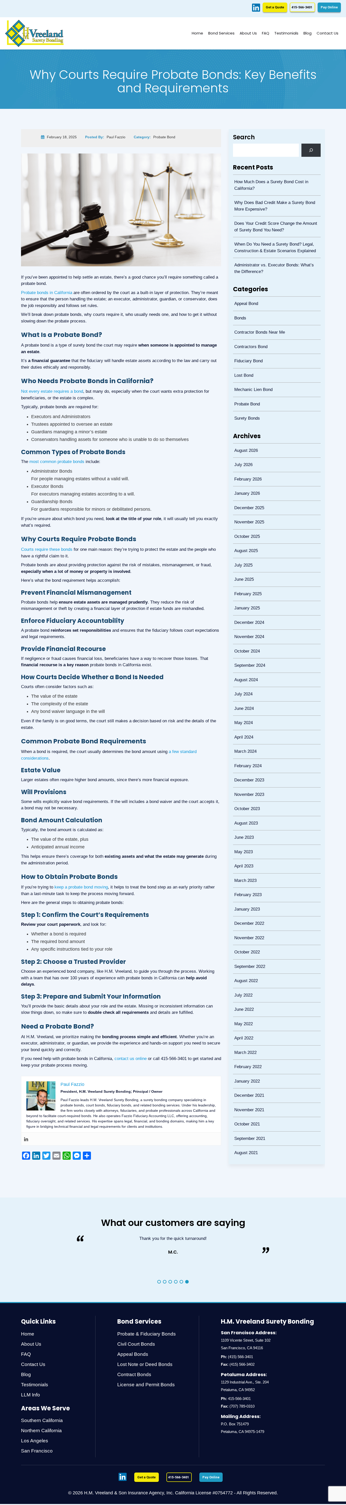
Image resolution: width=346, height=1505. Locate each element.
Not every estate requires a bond (52, 391)
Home (197, 33)
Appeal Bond (245, 298)
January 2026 (246, 475)
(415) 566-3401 (240, 1357)
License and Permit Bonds (146, 1384)
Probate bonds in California (46, 292)
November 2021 (248, 1048)
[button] (159, 1282)
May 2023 (242, 808)
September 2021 (248, 1075)
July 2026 (242, 449)
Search (244, 137)
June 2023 (243, 795)
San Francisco (37, 1450)
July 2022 (242, 941)
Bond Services (221, 33)
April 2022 (242, 981)
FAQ (265, 33)
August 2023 (245, 782)
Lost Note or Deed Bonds (144, 1364)
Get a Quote (275, 7)
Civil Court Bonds (136, 1344)
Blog (307, 33)
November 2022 (248, 888)
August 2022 (245, 928)
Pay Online (329, 7)
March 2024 (244, 715)
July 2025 (242, 542)
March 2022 (244, 995)
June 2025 (243, 555)
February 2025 (246, 569)
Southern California (42, 1420)
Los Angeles (34, 1440)
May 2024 (242, 688)
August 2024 (245, 648)
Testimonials (286, 33)
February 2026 (246, 462)
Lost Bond (242, 364)
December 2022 (248, 875)
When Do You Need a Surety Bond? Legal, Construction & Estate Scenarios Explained (274, 244)
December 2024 (248, 595)
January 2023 (246, 862)
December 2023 (248, 742)
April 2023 (242, 821)
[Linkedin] (26, 1138)
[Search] (311, 150)
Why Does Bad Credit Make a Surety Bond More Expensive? (273, 204)
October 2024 (246, 622)
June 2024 (243, 675)
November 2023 (248, 755)
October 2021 (246, 1061)
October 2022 (246, 901)
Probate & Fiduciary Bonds (146, 1334)
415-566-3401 (239, 1398)
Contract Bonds (134, 1374)
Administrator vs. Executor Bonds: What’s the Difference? (276, 263)
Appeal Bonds (132, 1354)
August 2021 (245, 1088)
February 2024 (246, 728)
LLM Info (30, 1394)
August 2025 (245, 528)
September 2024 (248, 635)
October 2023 (246, 768)
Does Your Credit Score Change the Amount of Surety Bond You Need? (277, 224)
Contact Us (327, 33)
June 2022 (243, 955)
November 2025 (248, 502)
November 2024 (248, 608)
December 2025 (248, 489)
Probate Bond (246, 391)
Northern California (41, 1430)
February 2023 (246, 848)
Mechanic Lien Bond (252, 377)
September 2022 (248, 915)
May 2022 (242, 968)
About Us (248, 33)
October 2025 (246, 515)
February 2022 (246, 1008)
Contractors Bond (249, 338)
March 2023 (244, 835)
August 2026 (245, 435)
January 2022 (246, 1021)
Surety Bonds (246, 404)
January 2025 (246, 582)
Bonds (239, 311)
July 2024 (242, 662)
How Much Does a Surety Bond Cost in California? (270, 184)
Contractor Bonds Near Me (258, 324)
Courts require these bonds (46, 549)
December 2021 (248, 1035)
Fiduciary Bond (247, 351)
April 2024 (242, 702)
